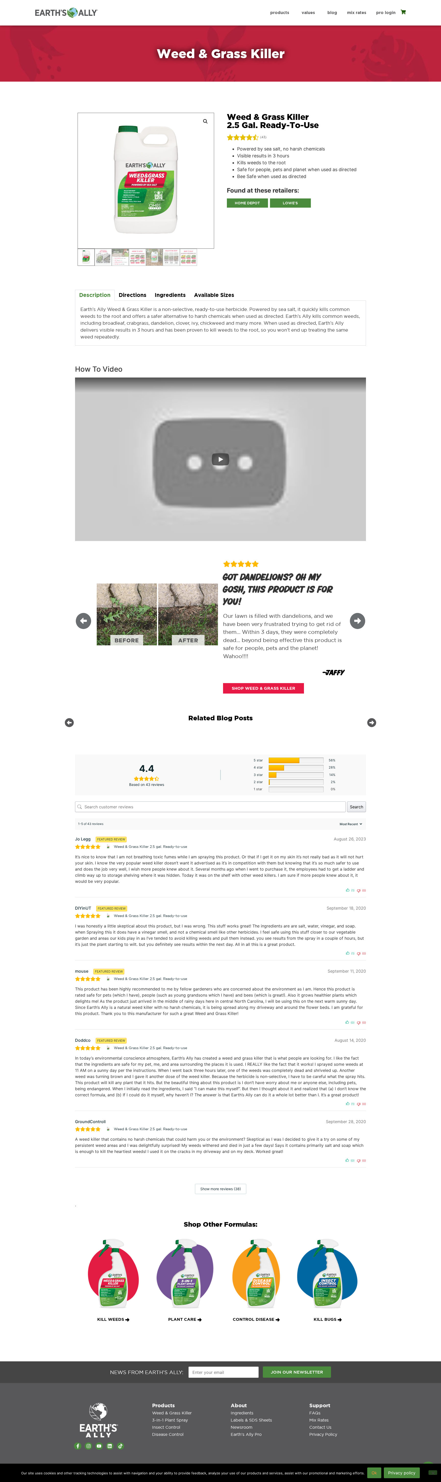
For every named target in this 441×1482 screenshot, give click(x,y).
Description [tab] (95, 295)
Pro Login (386, 12)
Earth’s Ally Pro (246, 1434)
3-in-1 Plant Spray (170, 1420)
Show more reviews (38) (220, 1189)
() (263, 137)
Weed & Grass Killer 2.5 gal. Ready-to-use (150, 846)
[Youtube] (99, 1446)
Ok (374, 1472)
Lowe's (290, 203)
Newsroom (241, 1427)
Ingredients (242, 1412)
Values (308, 12)
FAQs (315, 1412)
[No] (432, 1472)
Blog (332, 12)
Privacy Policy (323, 1434)
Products (279, 12)
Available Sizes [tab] (214, 295)
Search (356, 806)
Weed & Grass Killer (172, 1412)
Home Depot (247, 203)
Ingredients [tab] (170, 295)
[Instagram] (88, 1446)
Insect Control (166, 1427)
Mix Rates (356, 12)
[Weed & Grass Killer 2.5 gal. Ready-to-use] (109, 846)
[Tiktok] (120, 1446)
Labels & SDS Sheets (251, 1420)
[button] (205, 121)
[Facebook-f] (77, 1446)
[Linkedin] (110, 1446)
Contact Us (320, 1427)
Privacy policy (401, 1472)
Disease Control (167, 1434)
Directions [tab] (132, 295)
